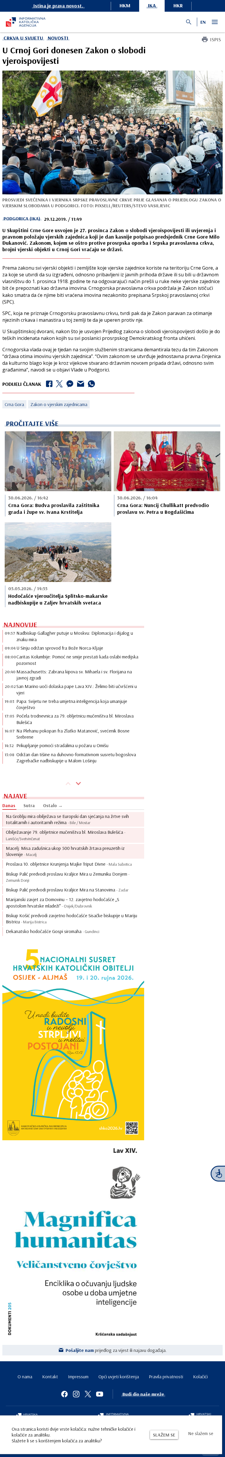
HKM (125, 5)
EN (203, 22)
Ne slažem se (200, 1433)
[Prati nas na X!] (87, 1394)
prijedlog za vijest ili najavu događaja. (116, 1350)
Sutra (29, 805)
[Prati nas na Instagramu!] (76, 1394)
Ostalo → (53, 805)
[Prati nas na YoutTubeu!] (99, 1394)
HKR (178, 5)
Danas (8, 805)
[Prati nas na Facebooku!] (64, 1394)
